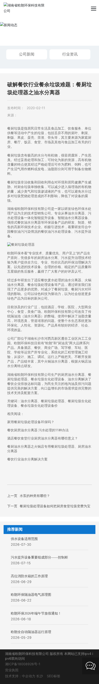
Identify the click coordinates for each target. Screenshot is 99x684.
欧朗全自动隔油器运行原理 (31, 632)
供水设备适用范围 (24, 539)
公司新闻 (26, 54)
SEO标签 (53, 676)
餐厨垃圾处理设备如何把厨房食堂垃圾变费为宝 (55, 506)
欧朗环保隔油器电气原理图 (31, 594)
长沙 (39, 676)
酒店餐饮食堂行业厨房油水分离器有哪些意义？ (42, 438)
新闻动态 (21, 30)
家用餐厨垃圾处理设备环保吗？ (30, 422)
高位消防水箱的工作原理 (29, 576)
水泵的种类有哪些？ (35, 496)
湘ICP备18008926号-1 (22, 664)
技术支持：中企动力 (20, 676)
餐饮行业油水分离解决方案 (27, 459)
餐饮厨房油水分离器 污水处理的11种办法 (38, 430)
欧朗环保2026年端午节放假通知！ (36, 613)
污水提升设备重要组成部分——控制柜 (39, 557)
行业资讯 (70, 54)
